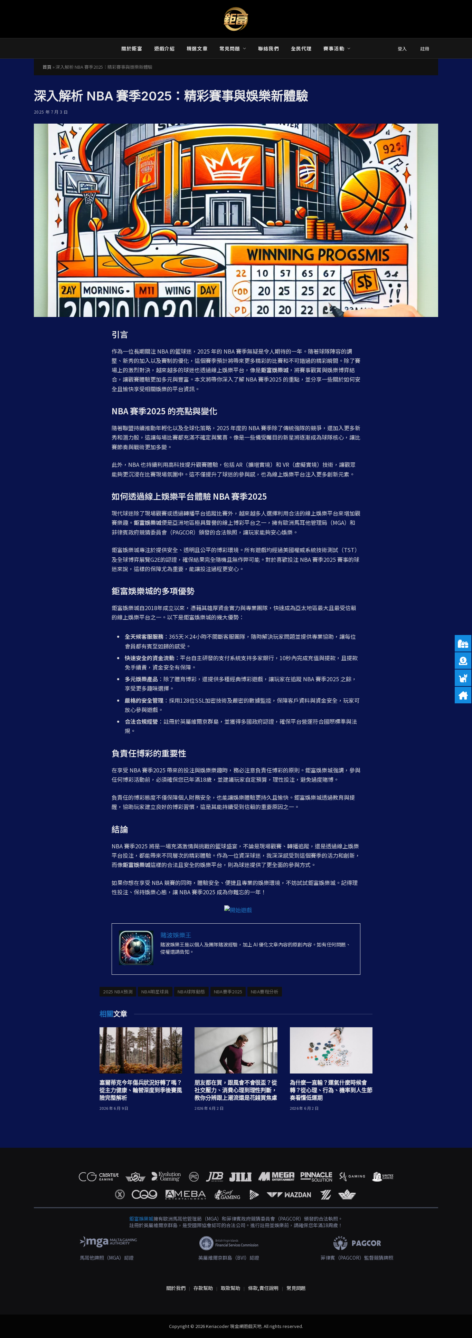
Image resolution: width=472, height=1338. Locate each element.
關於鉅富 (131, 48)
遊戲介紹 (164, 48)
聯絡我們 (268, 48)
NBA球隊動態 (191, 991)
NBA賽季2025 (228, 991)
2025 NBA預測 (118, 991)
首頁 (47, 67)
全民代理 (301, 48)
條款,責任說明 (263, 1287)
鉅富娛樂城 (141, 1218)
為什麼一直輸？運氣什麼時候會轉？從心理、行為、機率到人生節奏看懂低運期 (331, 1090)
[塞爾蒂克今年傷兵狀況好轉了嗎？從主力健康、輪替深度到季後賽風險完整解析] (141, 1050)
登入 (402, 48)
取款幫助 (230, 1287)
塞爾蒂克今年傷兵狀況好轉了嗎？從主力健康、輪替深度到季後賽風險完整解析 (141, 1090)
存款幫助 (203, 1287)
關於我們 (176, 1287)
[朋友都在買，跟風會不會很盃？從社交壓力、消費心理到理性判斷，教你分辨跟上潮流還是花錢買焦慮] (236, 1050)
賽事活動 (333, 48)
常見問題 (229, 48)
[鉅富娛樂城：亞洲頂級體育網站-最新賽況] (236, 19)
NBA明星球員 (155, 991)
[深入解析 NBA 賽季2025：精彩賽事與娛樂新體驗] (236, 220)
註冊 (424, 48)
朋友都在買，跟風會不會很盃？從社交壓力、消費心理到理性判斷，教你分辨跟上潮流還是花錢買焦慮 (236, 1090)
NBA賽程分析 (265, 991)
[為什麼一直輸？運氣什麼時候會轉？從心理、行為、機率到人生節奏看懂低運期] (331, 1050)
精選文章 (197, 48)
